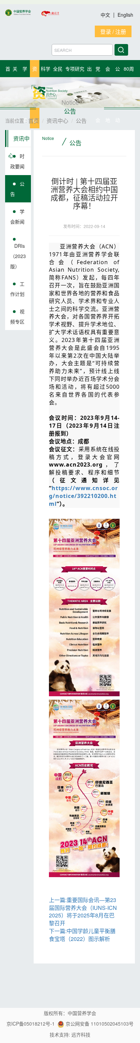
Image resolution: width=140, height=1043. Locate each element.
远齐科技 (80, 1034)
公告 (17, 188)
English (125, 14)
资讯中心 (19, 140)
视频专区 (17, 316)
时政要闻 (17, 161)
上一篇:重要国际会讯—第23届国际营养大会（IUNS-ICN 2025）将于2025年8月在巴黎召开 (83, 911)
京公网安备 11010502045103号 (99, 1023)
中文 (106, 14)
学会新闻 (17, 216)
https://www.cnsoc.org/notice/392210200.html (83, 496)
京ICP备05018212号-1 (30, 1023)
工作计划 (17, 288)
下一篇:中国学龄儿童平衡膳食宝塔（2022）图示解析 (82, 935)
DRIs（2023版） (18, 256)
